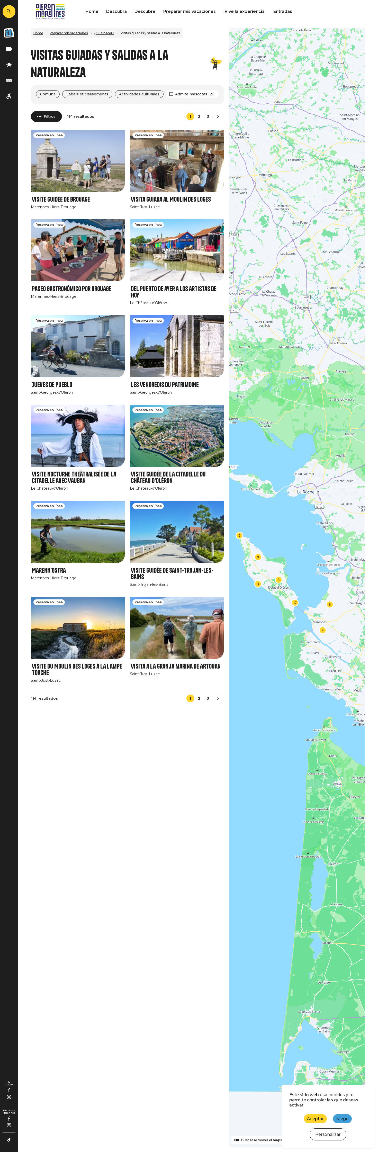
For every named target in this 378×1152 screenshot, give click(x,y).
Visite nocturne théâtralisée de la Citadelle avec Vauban (74, 477)
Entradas (282, 11)
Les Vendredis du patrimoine (165, 385)
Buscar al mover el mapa (261, 1140)
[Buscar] (9, 11)
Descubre (145, 11)
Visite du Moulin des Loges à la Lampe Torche (77, 670)
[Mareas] (9, 81)
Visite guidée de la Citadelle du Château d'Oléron (168, 477)
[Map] (297, 587)
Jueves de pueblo (52, 385)
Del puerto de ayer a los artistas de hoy (174, 292)
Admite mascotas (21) (194, 94)
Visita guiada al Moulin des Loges (171, 199)
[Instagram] (9, 1097)
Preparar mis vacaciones (189, 11)
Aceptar (315, 1118)
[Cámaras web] (9, 49)
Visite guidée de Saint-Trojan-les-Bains (172, 574)
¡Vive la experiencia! (244, 11)
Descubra (116, 11)
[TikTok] (9, 1140)
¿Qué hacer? (104, 33)
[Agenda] (9, 33)
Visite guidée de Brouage (61, 199)
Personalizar (328, 1134)
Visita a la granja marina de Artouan (176, 666)
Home (91, 11)
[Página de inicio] (50, 11)
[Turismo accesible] (9, 96)
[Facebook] (9, 1090)
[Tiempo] (9, 65)
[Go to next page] (218, 116)
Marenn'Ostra (49, 570)
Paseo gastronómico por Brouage (71, 289)
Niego (342, 1118)
